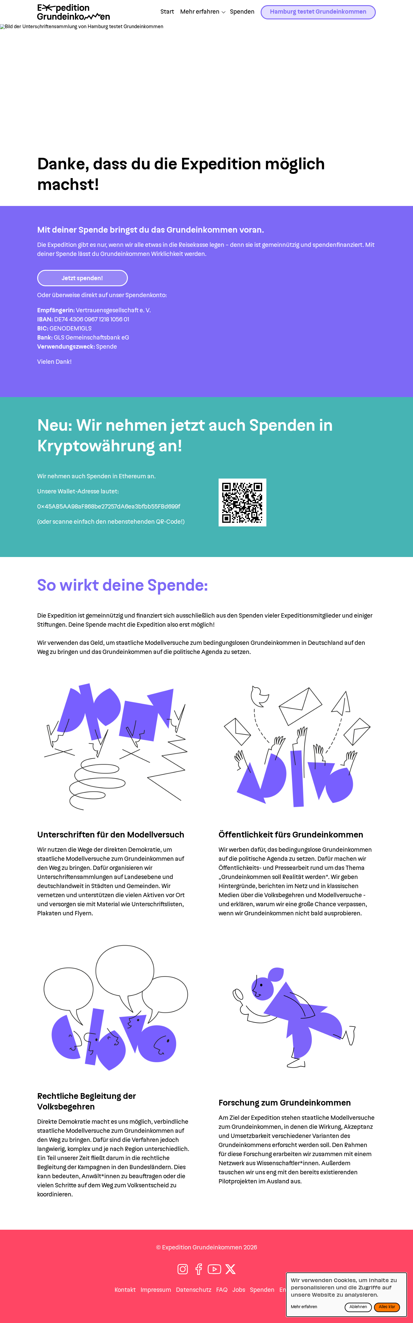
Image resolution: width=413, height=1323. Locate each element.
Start (167, 12)
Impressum (156, 1290)
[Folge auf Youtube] (215, 1269)
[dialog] (346, 1294)
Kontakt (125, 1290)
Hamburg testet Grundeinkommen (318, 12)
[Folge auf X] (231, 1269)
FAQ (222, 1290)
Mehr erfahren (304, 1307)
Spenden (242, 12)
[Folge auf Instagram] (183, 1269)
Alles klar (387, 1307)
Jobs (239, 1290)
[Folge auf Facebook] (199, 1269)
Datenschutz (193, 1290)
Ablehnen (358, 1307)
